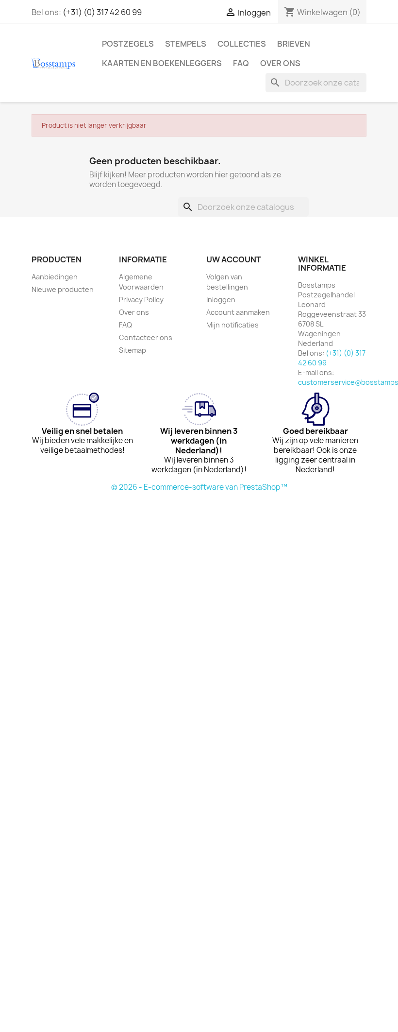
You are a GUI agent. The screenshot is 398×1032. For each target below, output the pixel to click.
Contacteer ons (145, 337)
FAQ (241, 63)
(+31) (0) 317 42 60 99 (102, 12)
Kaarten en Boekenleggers (162, 63)
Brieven (293, 43)
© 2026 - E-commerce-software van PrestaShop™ (199, 487)
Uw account (233, 259)
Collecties (241, 43)
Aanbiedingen (55, 276)
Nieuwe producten (63, 289)
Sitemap (132, 350)
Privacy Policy (141, 299)
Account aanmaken (238, 312)
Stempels (185, 43)
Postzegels (128, 43)
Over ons (280, 63)
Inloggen (220, 299)
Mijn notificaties (232, 324)
